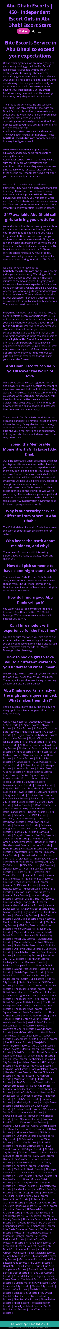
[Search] (33, 31)
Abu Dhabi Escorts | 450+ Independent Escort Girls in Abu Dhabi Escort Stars (30, 15)
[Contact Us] (39, 31)
